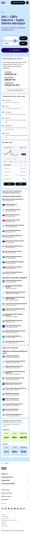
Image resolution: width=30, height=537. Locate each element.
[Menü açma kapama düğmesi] (26, 2)
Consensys (3, 516)
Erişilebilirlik (3, 526)
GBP (21, 43)
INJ (21, 38)
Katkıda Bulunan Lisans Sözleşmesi (9, 522)
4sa (20, 161)
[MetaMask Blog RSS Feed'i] (24, 511)
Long (8, 183)
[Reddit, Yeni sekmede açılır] (17, 511)
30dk (10, 161)
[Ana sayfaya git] (1, 465)
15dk (5, 161)
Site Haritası (4, 524)
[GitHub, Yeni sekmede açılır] (5, 511)
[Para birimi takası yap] (14, 41)
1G (23, 161)
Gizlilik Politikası (4, 518)
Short (20, 183)
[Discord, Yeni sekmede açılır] (14, 511)
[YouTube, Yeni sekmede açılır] (8, 511)
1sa (15, 161)
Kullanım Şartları (5, 520)
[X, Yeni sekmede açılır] (2, 511)
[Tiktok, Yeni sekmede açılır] (21, 511)
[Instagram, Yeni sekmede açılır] (11, 511)
